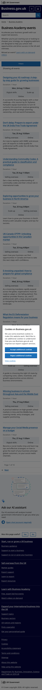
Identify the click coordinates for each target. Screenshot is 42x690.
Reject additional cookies (21, 355)
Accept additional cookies (21, 349)
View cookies (10, 361)
